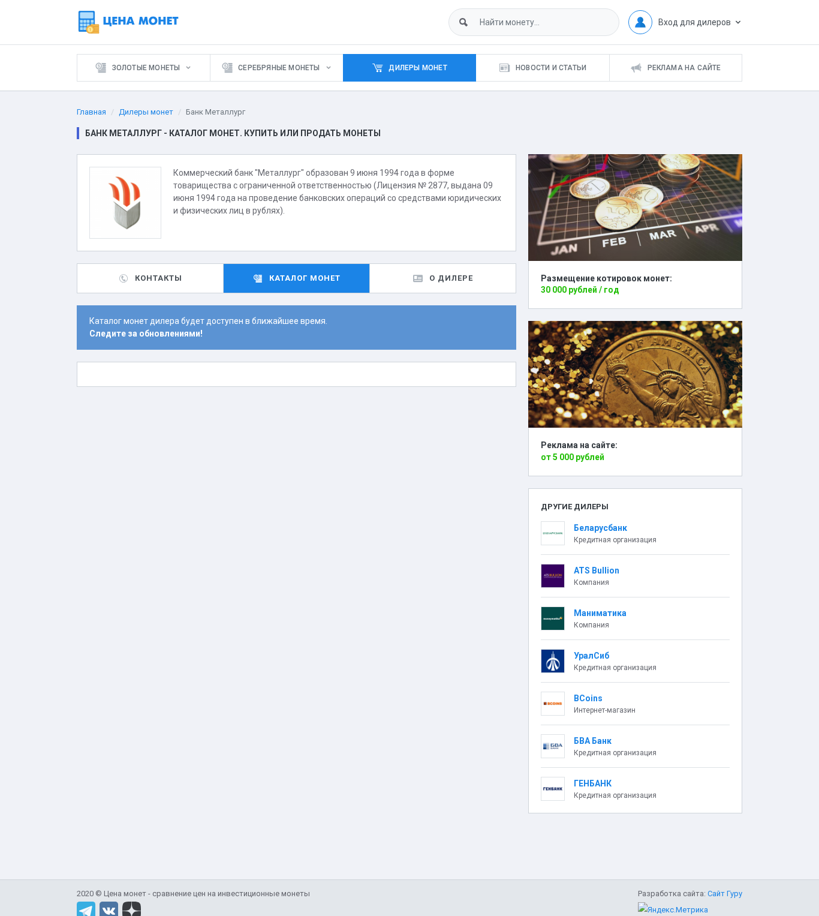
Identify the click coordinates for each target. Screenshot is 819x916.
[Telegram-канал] (86, 910)
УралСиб (591, 655)
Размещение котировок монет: (606, 278)
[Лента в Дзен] (131, 910)
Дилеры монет (146, 111)
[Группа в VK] (109, 910)
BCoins (588, 698)
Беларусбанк (600, 528)
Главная (91, 111)
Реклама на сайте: (579, 445)
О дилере (451, 278)
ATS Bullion (596, 570)
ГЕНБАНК (593, 783)
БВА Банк (593, 741)
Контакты (158, 278)
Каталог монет (305, 278)
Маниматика (600, 613)
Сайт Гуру (724, 893)
